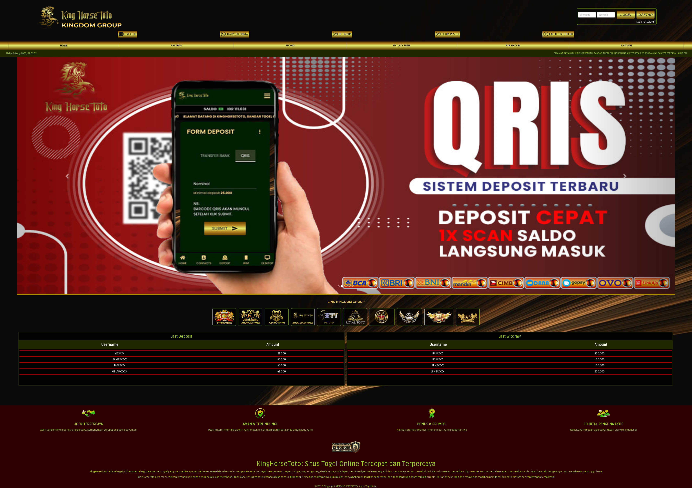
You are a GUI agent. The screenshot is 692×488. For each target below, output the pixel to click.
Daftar (645, 15)
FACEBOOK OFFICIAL (560, 34)
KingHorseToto (98, 471)
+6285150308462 (237, 34)
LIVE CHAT (130, 34)
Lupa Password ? (645, 21)
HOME (63, 45)
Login (625, 15)
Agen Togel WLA (367, 486)
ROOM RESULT (450, 34)
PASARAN (176, 45)
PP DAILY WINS (401, 45)
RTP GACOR (513, 45)
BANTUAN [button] (626, 45)
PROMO (290, 45)
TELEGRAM (344, 34)
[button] (66, 175)
